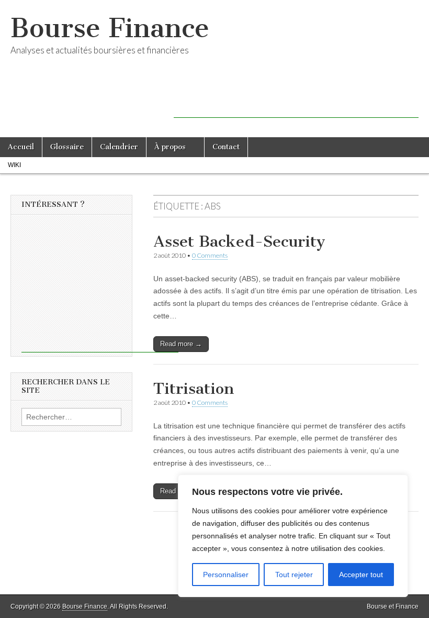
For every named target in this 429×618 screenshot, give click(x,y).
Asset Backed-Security (239, 241)
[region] (293, 535)
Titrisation (193, 388)
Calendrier (119, 146)
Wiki (14, 165)
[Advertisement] (296, 102)
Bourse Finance (109, 28)
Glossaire (67, 146)
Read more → (181, 344)
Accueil (21, 146)
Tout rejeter (294, 574)
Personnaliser (226, 574)
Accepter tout (361, 574)
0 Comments (210, 255)
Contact (226, 146)
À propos (170, 146)
